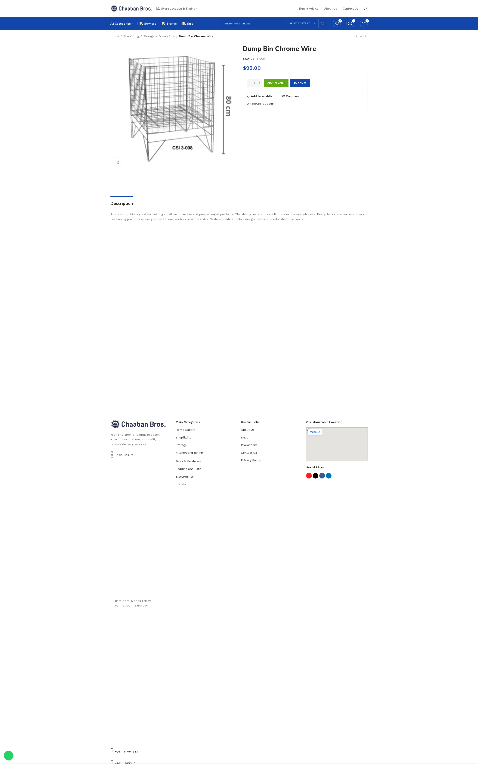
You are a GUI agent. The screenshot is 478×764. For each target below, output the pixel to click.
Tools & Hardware (188, 461)
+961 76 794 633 (126, 751)
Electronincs (185, 476)
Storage (148, 36)
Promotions (249, 445)
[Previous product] (356, 36)
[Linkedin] (329, 476)
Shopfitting (131, 36)
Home (114, 36)
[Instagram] (309, 476)
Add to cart (276, 82)
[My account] (366, 8)
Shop (244, 437)
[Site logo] (131, 8)
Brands (181, 484)
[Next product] (365, 36)
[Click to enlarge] (118, 162)
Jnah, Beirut (124, 455)
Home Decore (185, 430)
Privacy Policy (251, 460)
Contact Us (249, 452)
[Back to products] (361, 36)
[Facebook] (322, 476)
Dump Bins (167, 36)
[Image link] (138, 424)
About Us (247, 430)
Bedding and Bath (188, 469)
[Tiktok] (315, 476)
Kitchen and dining (189, 452)
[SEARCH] (323, 23)
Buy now (300, 82)
